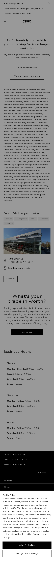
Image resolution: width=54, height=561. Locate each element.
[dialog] (27, 526)
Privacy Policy (42, 524)
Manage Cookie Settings (27, 554)
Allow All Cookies (27, 545)
